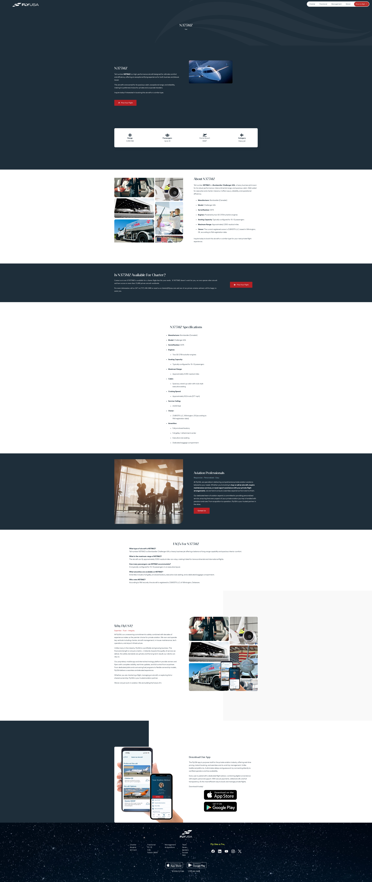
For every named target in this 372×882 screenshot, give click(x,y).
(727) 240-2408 (194, 871)
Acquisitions (170, 847)
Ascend (133, 847)
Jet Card (133, 850)
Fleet (186, 29)
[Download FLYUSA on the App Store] (174, 865)
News (184, 847)
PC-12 (149, 847)
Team (184, 845)
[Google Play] (220, 807)
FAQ (184, 855)
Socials (185, 852)
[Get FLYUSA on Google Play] (197, 865)
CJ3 (148, 850)
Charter (133, 845)
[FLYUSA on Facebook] (213, 851)
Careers (185, 850)
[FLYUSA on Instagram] (233, 851)
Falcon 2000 (152, 852)
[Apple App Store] (220, 795)
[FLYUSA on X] (239, 851)
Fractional (151, 845)
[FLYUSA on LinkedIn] (219, 851)
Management (170, 845)
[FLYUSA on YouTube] (226, 851)
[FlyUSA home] (186, 834)
